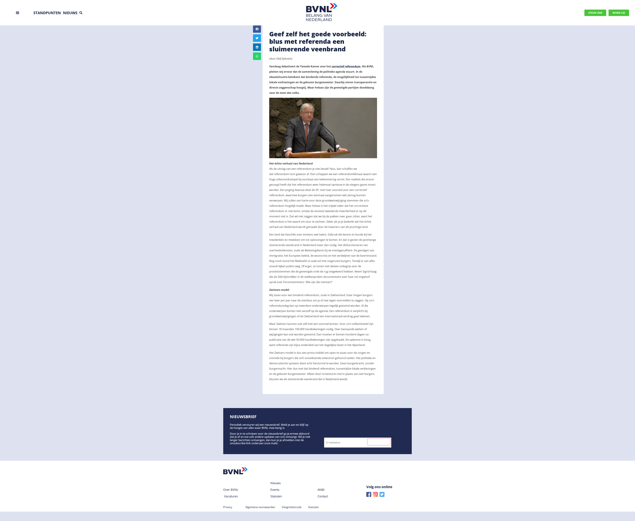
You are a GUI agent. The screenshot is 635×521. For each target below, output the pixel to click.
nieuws (70, 12)
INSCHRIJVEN (379, 442)
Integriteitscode (291, 507)
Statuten (313, 507)
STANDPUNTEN (47, 12)
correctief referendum (346, 66)
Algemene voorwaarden (260, 507)
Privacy (227, 507)
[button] (81, 13)
